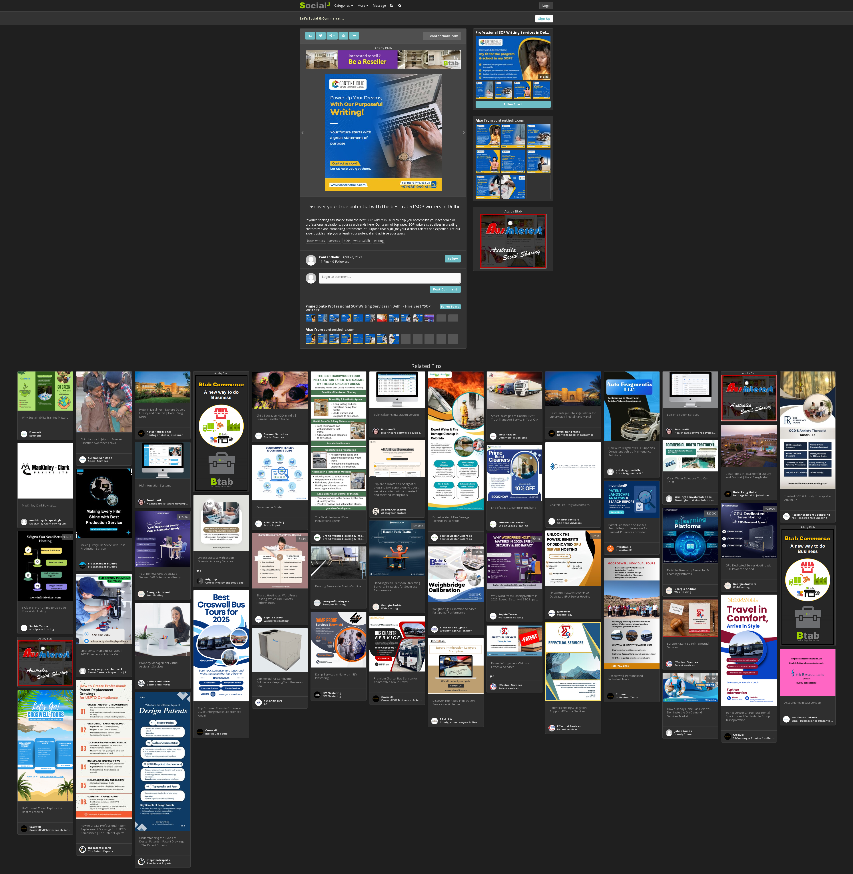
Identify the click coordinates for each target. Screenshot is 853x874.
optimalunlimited (159, 681)
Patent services (684, 665)
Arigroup (211, 579)
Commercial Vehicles (512, 437)
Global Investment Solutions (224, 582)
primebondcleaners (511, 522)
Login (546, 5)
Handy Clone (683, 734)
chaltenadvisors (568, 519)
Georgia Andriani (744, 584)
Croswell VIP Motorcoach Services (403, 700)
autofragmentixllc (628, 470)
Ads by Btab (383, 48)
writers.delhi (362, 240)
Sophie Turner (38, 626)
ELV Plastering (332, 693)
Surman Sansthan (100, 457)
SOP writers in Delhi (381, 220)
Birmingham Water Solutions (693, 500)
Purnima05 (388, 429)
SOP (347, 240)
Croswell (621, 694)
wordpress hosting (41, 629)
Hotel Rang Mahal (159, 431)
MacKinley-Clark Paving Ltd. (47, 523)
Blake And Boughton (453, 627)
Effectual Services (686, 662)
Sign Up (544, 18)
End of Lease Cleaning (513, 525)
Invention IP (624, 550)
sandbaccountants (804, 717)
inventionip (623, 546)
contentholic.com (443, 36)
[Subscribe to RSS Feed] (391, 5)
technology (564, 614)
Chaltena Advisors (569, 522)
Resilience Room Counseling (811, 514)
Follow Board (450, 306)
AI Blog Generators (393, 509)
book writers (316, 240)
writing (379, 240)
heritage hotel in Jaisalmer (165, 435)
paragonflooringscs (336, 601)
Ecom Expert (272, 525)
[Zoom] (343, 36)
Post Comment (445, 289)
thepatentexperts (99, 847)
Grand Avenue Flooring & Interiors (345, 535)
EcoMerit (35, 435)
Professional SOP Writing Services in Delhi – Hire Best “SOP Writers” (368, 308)
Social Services (98, 461)
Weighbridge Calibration (456, 630)
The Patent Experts (100, 851)
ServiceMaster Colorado (456, 535)
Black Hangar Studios (102, 563)
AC (265, 704)
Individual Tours (627, 697)
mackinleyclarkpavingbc (45, 520)
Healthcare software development (404, 432)
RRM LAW (446, 719)
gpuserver (563, 611)
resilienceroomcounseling (809, 517)
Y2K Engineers (273, 700)
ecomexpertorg (274, 522)
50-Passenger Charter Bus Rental (754, 738)
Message (379, 5)
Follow (453, 258)
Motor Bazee (507, 434)
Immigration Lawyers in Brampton (463, 722)
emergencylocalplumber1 (105, 669)
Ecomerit (35, 432)
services (334, 240)
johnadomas (683, 731)
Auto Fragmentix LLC (629, 473)
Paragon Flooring (334, 604)
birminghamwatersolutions (692, 497)
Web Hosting (741, 587)
